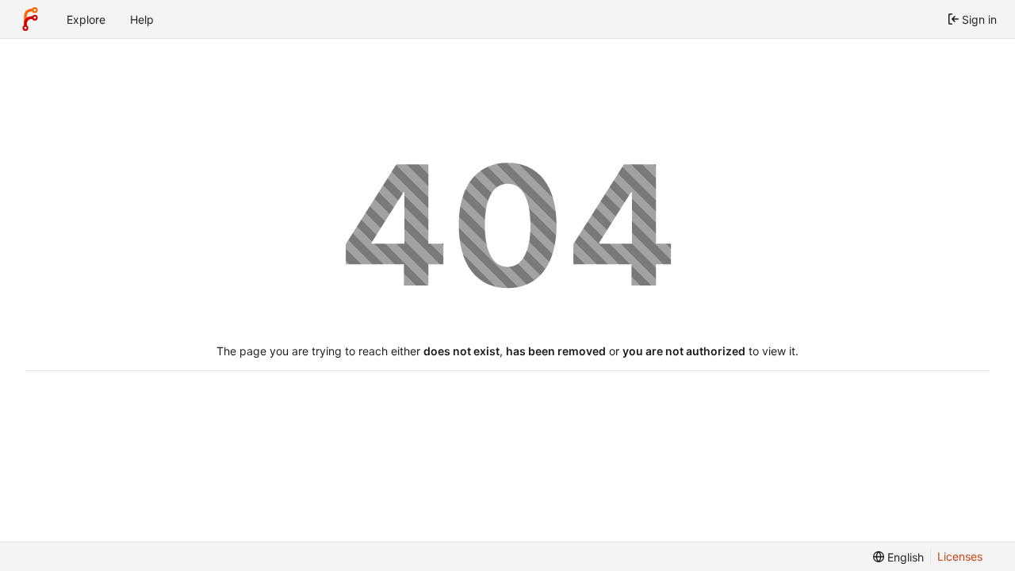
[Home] (30, 19)
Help (142, 19)
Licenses (959, 556)
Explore (86, 19)
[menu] (898, 557)
